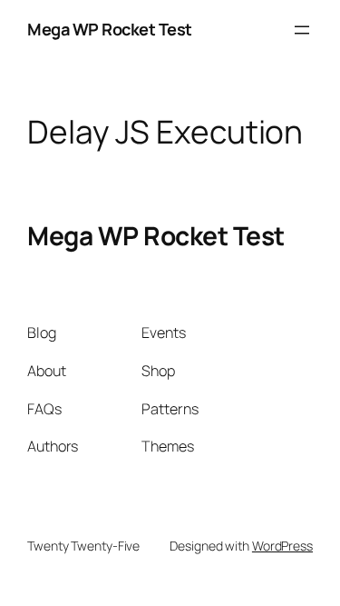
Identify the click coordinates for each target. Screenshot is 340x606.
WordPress (282, 545)
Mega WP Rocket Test (109, 29)
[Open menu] (302, 30)
